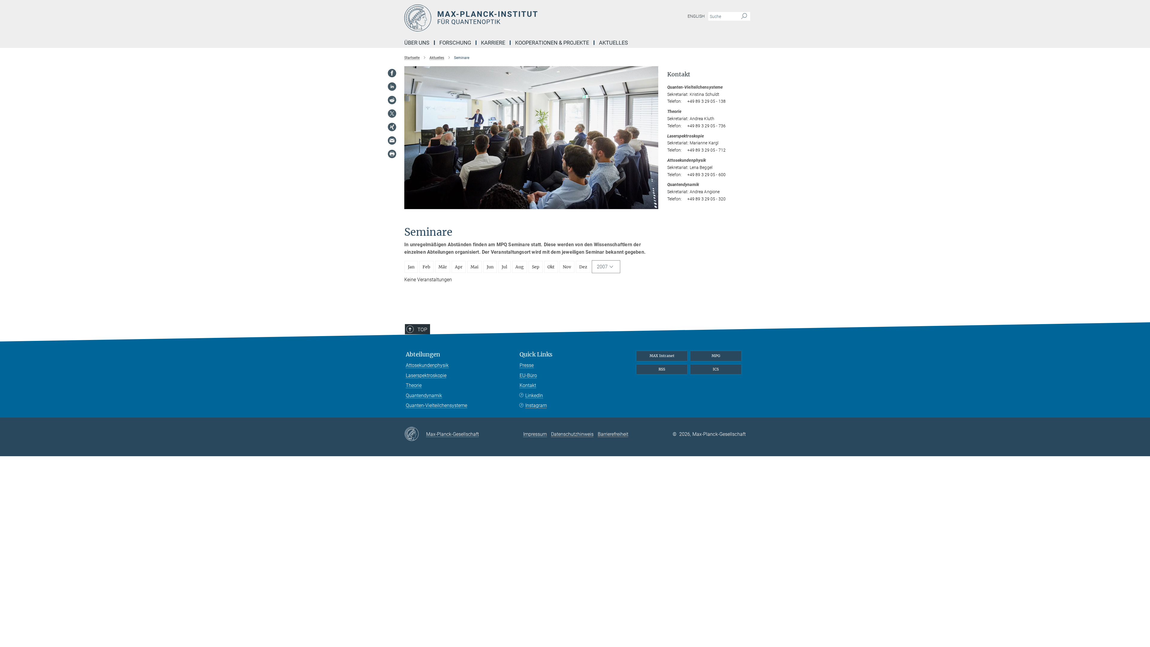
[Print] (392, 153)
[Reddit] (392, 100)
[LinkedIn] (392, 86)
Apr (458, 267)
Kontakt (528, 385)
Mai (474, 267)
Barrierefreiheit (613, 434)
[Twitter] (392, 113)
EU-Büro (528, 375)
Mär (442, 267)
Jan (411, 267)
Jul (504, 267)
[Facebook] (392, 73)
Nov (567, 267)
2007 (602, 267)
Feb (426, 267)
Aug (519, 267)
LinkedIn (534, 395)
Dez (583, 267)
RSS (662, 369)
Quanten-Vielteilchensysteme (436, 405)
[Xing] (392, 127)
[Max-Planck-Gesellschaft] (415, 434)
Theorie (414, 385)
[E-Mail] (392, 140)
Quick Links (536, 354)
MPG (716, 355)
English (696, 16)
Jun (490, 267)
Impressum (535, 434)
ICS (716, 369)
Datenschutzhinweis (572, 434)
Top (422, 329)
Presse (527, 365)
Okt (551, 267)
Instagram (536, 405)
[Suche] (744, 16)
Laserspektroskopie (426, 375)
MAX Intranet (662, 355)
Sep (535, 267)
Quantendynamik (424, 395)
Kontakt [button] (678, 74)
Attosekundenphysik (427, 365)
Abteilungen (423, 354)
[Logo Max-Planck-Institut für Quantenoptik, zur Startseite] (516, 17)
